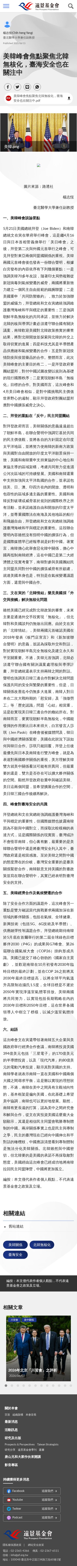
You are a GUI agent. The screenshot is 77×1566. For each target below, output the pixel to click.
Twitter (32, 1508)
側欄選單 (6, 6)
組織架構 (18, 1415)
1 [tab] (6, 1385)
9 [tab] (53, 1385)
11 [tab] (65, 1385)
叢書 (41, 1450)
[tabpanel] (38, 1348)
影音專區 (11, 1465)
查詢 (71, 6)
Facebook (32, 1491)
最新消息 (11, 1421)
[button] (7, 87)
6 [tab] (35, 1385)
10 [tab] (59, 1385)
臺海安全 (15, 1254)
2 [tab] (12, 1385)
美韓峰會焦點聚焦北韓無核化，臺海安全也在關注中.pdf (34, 98)
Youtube (32, 1499)
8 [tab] (47, 1385)
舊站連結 (16, 1226)
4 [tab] (23, 1385)
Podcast (32, 1517)
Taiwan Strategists (48, 1444)
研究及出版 (13, 1438)
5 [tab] (29, 1385)
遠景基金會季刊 (27, 1450)
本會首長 (31, 1415)
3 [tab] (18, 1385)
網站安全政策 (36, 1545)
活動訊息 (11, 1430)
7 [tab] (41, 1385)
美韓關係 (15, 1245)
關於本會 (11, 1408)
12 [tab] (71, 1385)
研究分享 (10, 1450)
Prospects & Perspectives (20, 1444)
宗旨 (7, 1415)
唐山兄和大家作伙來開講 (23, 1456)
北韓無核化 (42, 1245)
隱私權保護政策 (12, 1545)
